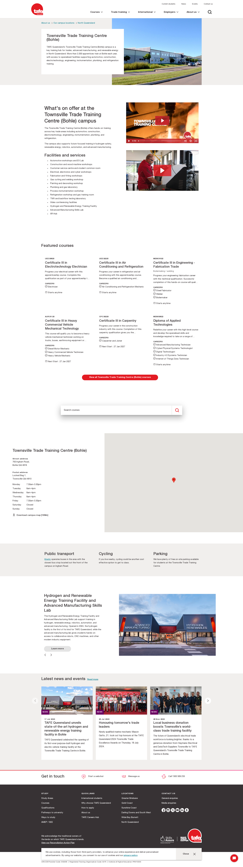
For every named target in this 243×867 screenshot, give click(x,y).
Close (186, 854)
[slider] (159, 141)
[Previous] (45, 655)
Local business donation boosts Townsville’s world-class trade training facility (172, 726)
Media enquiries (169, 803)
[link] (96, 14)
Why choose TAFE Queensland (96, 803)
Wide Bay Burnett (130, 817)
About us (45, 23)
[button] (162, 170)
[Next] (51, 655)
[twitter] (173, 810)
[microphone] (187, 810)
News (183, 4)
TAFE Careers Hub (90, 817)
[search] (177, 410)
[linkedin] (182, 810)
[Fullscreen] (196, 141)
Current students (168, 4)
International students (91, 798)
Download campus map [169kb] (32, 515)
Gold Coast (127, 803)
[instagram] (168, 810)
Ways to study (48, 817)
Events (195, 4)
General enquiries (170, 798)
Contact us (208, 4)
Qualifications (47, 808)
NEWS (45, 712)
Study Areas (47, 798)
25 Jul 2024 (104, 719)
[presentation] (35, 701)
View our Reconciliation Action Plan (58, 843)
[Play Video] (128, 141)
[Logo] (37, 15)
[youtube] (177, 810)
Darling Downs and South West (136, 813)
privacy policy (131, 855)
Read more (92, 679)
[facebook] (164, 810)
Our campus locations (63, 23)
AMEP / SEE (47, 822)
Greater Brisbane (130, 798)
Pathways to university (52, 813)
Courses (45, 803)
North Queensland (86, 23)
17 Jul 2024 (49, 719)
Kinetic (47, 559)
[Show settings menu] (190, 141)
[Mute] (185, 141)
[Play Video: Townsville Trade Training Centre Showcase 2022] (162, 120)
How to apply (87, 808)
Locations (127, 794)
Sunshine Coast (129, 808)
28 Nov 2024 (159, 719)
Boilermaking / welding (163, 271)
